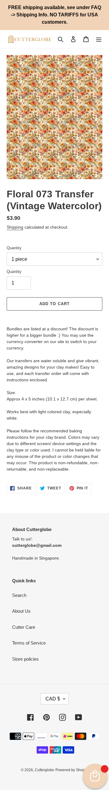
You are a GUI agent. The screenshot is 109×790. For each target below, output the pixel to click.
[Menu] (98, 39)
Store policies (25, 659)
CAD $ (52, 698)
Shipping (15, 227)
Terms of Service (29, 642)
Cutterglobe (44, 770)
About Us (21, 611)
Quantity (14, 248)
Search (19, 595)
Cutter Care (23, 627)
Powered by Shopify (71, 770)
